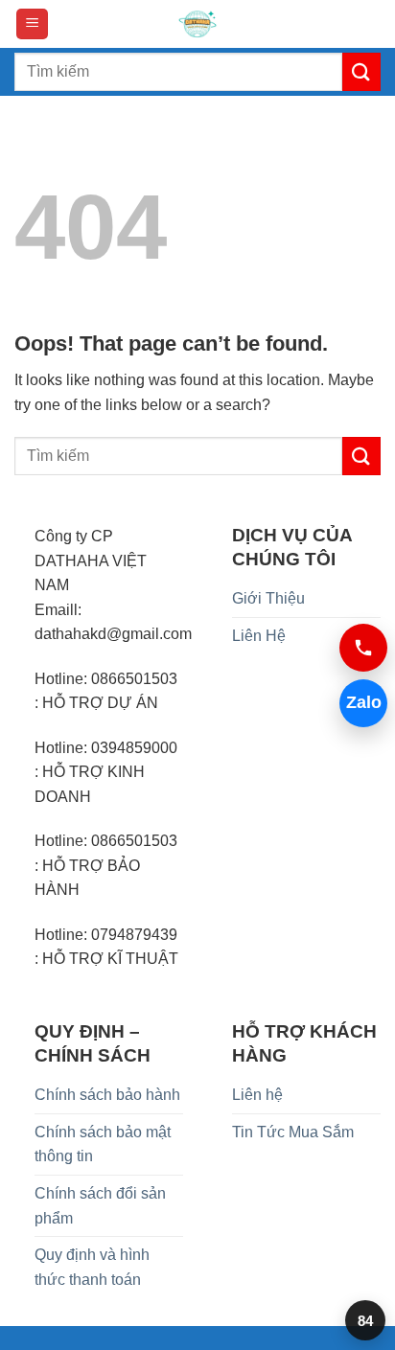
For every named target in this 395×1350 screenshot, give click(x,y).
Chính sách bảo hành (107, 1095)
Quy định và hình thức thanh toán (92, 1267)
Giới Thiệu (268, 598)
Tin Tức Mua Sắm (293, 1132)
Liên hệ (257, 1095)
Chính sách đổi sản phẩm (100, 1205)
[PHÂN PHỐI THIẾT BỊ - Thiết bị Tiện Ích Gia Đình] (197, 24)
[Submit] (361, 71)
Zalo (364, 702)
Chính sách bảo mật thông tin (103, 1144)
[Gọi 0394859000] (363, 648)
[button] (32, 24)
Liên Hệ (259, 636)
